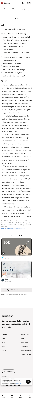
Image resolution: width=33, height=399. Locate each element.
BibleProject (7, 258)
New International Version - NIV (14, 295)
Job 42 (3, 9)
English (3, 295)
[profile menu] (28, 3)
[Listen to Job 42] (24, 9)
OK (28, 381)
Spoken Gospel (8, 281)
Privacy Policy (19, 383)
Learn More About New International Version (13, 228)
